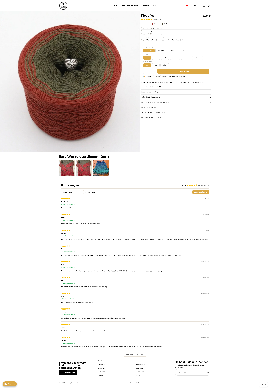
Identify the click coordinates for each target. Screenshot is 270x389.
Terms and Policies (135, 383)
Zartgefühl (139, 375)
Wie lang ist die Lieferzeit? (149, 107)
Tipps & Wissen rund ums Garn (151, 118)
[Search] (199, 5)
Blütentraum (101, 372)
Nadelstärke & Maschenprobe (150, 97)
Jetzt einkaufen (68, 372)
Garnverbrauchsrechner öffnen (150, 87)
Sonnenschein (140, 372)
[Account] (204, 5)
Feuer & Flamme (141, 361)
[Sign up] (208, 372)
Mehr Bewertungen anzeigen (135, 354)
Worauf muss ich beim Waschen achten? (154, 112)
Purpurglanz (101, 375)
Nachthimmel (102, 361)
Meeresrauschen (141, 364)
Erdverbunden (102, 364)
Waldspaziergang (141, 368)
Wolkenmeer (101, 368)
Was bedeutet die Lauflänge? (150, 92)
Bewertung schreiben (200, 192)
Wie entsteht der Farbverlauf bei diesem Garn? (156, 102)
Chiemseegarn (66, 383)
